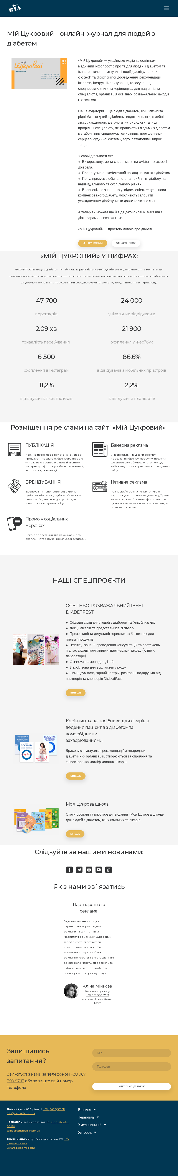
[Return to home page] (15, 8)
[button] (92, 243)
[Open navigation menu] (166, 8)
